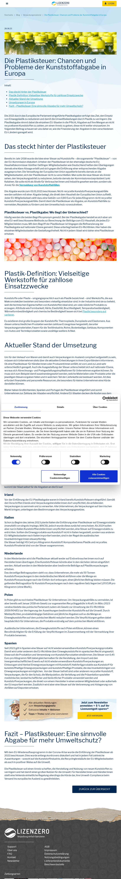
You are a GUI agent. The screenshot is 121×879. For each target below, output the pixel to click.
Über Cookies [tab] (100, 407)
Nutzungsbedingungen (56, 857)
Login (111, 3)
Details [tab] (60, 407)
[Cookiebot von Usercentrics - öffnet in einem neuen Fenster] (105, 398)
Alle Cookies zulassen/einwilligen (98, 476)
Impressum (50, 850)
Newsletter (13, 860)
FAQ (9, 853)
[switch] (45, 462)
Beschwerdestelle (54, 864)
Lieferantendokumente (57, 860)
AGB (46, 846)
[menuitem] (109, 3)
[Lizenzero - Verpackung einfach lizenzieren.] (60, 3)
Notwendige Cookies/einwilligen (60, 476)
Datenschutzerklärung (56, 853)
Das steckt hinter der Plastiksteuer (27, 91)
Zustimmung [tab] (21, 407)
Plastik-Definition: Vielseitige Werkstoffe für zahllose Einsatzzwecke (46, 95)
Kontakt (11, 857)
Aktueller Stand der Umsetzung (26, 99)
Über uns (12, 850)
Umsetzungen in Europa (22, 102)
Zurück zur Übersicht (94, 789)
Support (11, 846)
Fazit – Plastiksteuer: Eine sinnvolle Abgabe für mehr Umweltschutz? (46, 106)
